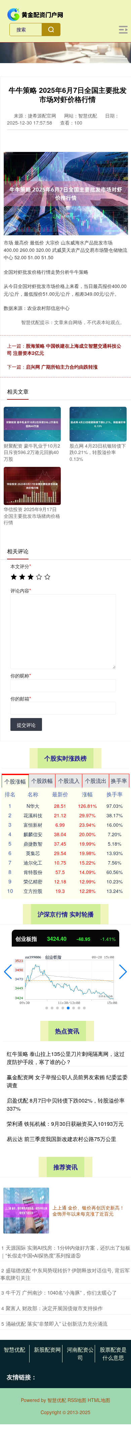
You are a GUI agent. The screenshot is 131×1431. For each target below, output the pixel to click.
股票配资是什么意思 (113, 1353)
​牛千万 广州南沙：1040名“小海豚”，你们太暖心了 (61, 1292)
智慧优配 (14, 1349)
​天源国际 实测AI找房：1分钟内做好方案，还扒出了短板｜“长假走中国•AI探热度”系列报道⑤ (65, 1251)
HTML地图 (99, 1400)
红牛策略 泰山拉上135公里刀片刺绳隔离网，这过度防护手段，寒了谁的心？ (66, 1058)
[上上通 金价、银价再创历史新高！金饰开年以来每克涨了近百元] (26, 1211)
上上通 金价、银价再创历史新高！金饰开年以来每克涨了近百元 (88, 1210)
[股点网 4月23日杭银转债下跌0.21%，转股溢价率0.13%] (98, 423)
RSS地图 (77, 1400)
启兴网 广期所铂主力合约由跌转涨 (62, 366)
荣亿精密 (33, 881)
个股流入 (69, 781)
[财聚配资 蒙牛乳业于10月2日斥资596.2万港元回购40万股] (32, 423)
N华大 (33, 805)
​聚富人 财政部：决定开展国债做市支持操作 (54, 1307)
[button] (7, 971)
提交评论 (26, 724)
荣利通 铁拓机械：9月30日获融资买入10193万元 (65, 1124)
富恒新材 (33, 824)
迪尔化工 (33, 862)
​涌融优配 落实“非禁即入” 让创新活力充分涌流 (56, 1323)
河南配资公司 (80, 1353)
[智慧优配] (36, 13)
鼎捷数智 (33, 843)
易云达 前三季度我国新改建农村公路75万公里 (61, 1139)
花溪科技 (33, 815)
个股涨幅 (15, 781)
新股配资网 (47, 1349)
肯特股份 (33, 872)
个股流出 (95, 781)
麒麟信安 (33, 834)
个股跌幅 (42, 781)
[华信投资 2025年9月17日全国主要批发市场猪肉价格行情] (32, 485)
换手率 (119, 781)
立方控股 (33, 890)
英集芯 (33, 853)
